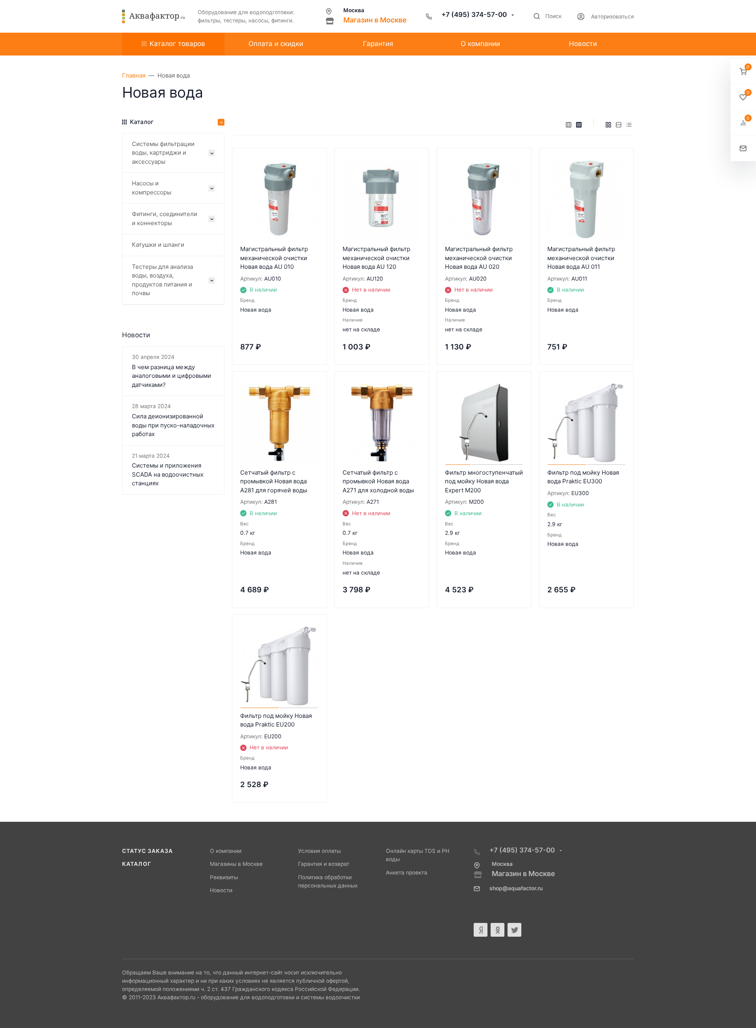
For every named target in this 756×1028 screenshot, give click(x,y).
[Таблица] (629, 125)
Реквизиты (224, 877)
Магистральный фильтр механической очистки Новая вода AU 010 (274, 257)
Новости (221, 890)
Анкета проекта (406, 872)
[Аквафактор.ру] (153, 16)
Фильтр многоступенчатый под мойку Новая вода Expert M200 (484, 481)
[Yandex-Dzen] (480, 930)
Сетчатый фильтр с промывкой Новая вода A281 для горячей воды (273, 481)
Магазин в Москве (375, 20)
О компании (225, 851)
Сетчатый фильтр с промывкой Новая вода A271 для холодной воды (378, 481)
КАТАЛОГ (136, 864)
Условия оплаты (319, 851)
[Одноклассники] (497, 930)
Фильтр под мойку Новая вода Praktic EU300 (583, 477)
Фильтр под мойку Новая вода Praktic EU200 (276, 720)
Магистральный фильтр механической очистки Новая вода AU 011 (581, 257)
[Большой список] (579, 125)
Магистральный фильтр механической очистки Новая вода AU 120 (376, 257)
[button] (743, 72)
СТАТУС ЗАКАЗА (147, 851)
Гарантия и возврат (323, 864)
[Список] (618, 125)
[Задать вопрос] (743, 148)
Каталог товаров (177, 44)
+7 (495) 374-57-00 (474, 14)
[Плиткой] (608, 125)
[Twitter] (514, 930)
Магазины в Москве (236, 864)
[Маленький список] (568, 125)
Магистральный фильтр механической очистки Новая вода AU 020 (479, 257)
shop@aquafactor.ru (516, 888)
